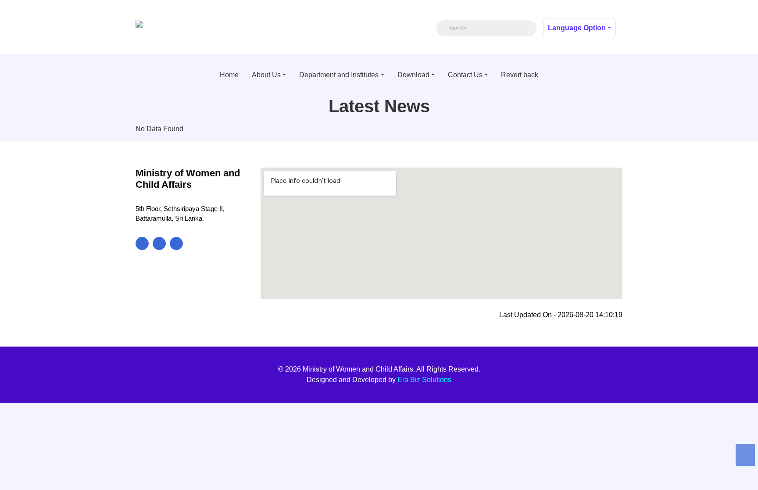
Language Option (577, 28)
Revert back (519, 75)
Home (229, 75)
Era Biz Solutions (424, 379)
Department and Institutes (339, 75)
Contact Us (465, 75)
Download (413, 75)
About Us (266, 75)
